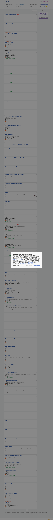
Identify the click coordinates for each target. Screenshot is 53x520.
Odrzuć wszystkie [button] (29, 265)
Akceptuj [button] (37, 265)
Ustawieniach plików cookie (23, 263)
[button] (16, 265)
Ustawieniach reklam (30, 262)
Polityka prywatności (30, 263)
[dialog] (26, 260)
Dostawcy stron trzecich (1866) (17, 259)
